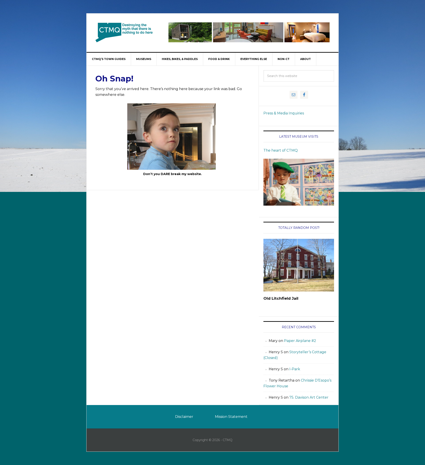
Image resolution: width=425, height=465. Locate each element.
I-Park (294, 369)
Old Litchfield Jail (280, 298)
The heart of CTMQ (280, 150)
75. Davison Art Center (308, 397)
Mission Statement (231, 417)
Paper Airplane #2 (300, 341)
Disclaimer (184, 417)
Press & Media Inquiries (283, 113)
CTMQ (124, 32)
